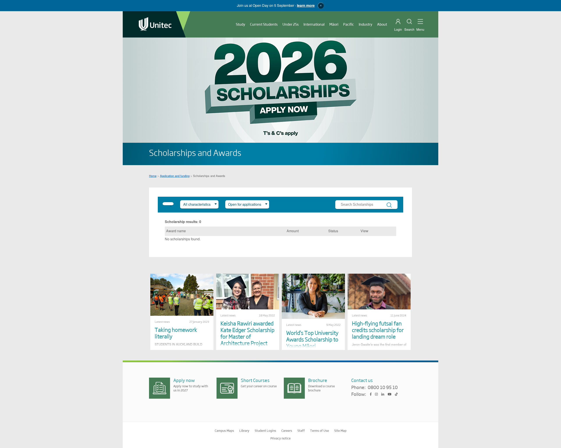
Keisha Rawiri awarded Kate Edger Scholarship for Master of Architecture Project (247, 333)
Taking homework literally (176, 333)
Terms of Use (319, 430)
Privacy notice (280, 438)
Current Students (264, 24)
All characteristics (197, 204)
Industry (365, 24)
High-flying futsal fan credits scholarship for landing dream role (378, 329)
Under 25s (290, 24)
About (382, 24)
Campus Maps (224, 430)
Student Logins (265, 430)
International (314, 24)
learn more (306, 5)
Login (398, 29)
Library (244, 430)
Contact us (362, 380)
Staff (301, 430)
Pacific (348, 24)
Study (240, 24)
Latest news (162, 322)
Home (152, 176)
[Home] (155, 24)
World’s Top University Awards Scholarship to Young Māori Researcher (312, 342)
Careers (286, 430)
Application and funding (175, 176)
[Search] (389, 205)
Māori (333, 24)
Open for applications (244, 204)
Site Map (340, 430)
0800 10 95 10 (383, 387)
